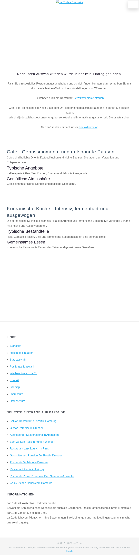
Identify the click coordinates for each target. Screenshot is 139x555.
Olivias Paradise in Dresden (27, 428)
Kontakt (14, 380)
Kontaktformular (88, 127)
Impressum (16, 394)
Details (69, 551)
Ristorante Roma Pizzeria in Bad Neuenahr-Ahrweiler (42, 476)
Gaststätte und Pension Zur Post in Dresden (36, 455)
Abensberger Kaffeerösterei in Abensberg (34, 434)
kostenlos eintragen (21, 352)
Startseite (15, 345)
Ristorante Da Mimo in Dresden (29, 462)
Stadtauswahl (18, 359)
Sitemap (15, 387)
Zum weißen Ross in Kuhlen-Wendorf (32, 441)
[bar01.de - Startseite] (69, 2)
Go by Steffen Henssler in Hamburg (31, 483)
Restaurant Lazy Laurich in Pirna (29, 448)
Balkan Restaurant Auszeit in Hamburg (33, 421)
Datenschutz (17, 401)
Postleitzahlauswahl (22, 366)
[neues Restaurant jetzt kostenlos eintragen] (133, 4)
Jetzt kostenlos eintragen (89, 98)
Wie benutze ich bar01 (23, 373)
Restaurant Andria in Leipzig (27, 469)
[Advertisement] (69, 34)
